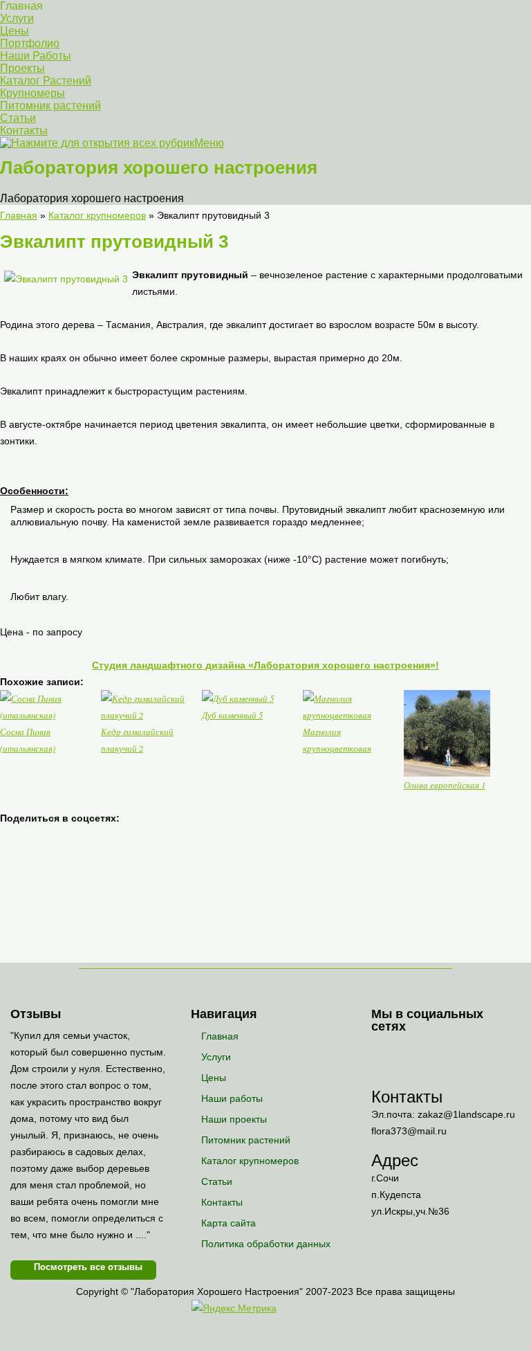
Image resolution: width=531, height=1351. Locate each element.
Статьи (18, 118)
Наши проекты (234, 1119)
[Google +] (382, 1073)
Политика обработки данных (265, 1243)
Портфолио (29, 43)
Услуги (17, 18)
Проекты (22, 68)
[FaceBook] (465, 1051)
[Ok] (410, 1051)
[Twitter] (438, 1051)
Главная (21, 6)
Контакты (24, 130)
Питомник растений (50, 105)
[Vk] (382, 1051)
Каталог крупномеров (250, 1160)
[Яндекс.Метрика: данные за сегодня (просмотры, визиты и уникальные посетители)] (234, 1308)
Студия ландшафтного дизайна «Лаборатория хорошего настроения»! (265, 665)
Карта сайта (228, 1222)
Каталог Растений (45, 81)
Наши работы (232, 1098)
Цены (14, 31)
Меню (209, 143)
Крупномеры (32, 93)
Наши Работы (35, 56)
